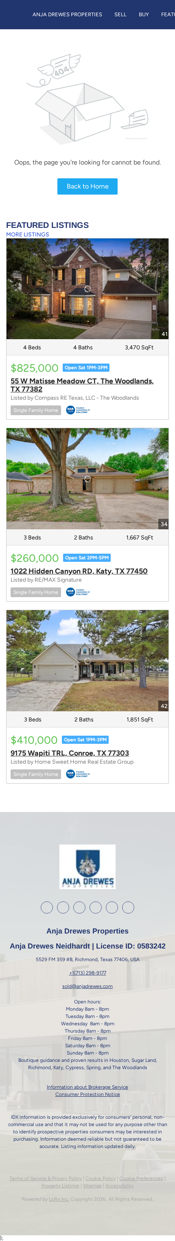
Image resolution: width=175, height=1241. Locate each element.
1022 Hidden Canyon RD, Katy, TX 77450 (79, 571)
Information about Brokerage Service (87, 1087)
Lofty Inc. (59, 1199)
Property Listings (60, 1186)
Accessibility (119, 1186)
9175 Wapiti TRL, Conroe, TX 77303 (70, 753)
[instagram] (79, 907)
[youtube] (96, 907)
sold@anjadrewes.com (87, 986)
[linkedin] (63, 907)
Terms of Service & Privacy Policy (45, 1178)
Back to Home (88, 186)
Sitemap (92, 1186)
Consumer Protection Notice (87, 1094)
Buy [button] (144, 14)
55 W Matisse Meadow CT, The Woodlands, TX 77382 (82, 385)
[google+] (112, 907)
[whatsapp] (128, 907)
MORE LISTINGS (27, 234)
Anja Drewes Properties (67, 14)
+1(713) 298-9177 (87, 973)
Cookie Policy (100, 1178)
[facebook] (47, 907)
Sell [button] (120, 14)
